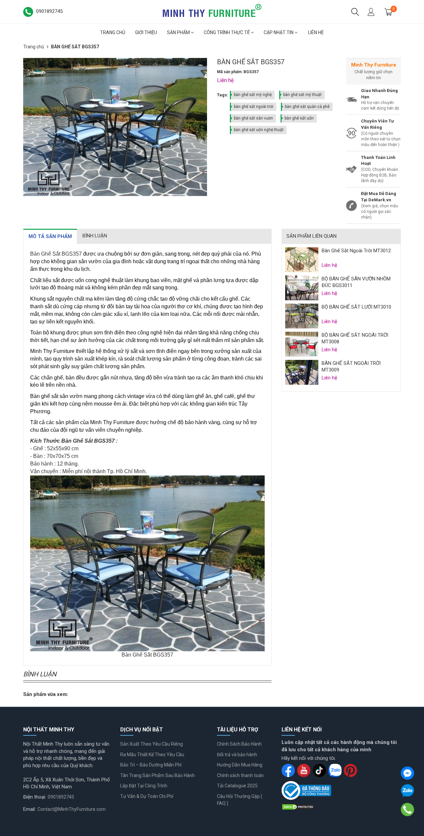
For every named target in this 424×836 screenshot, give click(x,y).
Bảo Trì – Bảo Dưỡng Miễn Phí (151, 764)
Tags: (222, 94)
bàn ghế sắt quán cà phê (307, 106)
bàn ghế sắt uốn (299, 118)
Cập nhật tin (279, 32)
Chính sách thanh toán (240, 775)
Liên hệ (316, 32)
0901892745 (61, 797)
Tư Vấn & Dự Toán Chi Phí (146, 796)
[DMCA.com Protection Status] (298, 807)
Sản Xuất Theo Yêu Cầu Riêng (151, 744)
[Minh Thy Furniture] (212, 11)
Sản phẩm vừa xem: (45, 694)
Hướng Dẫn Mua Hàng (239, 764)
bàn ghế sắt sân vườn (253, 118)
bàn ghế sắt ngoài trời (253, 106)
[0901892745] (407, 809)
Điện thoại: (34, 797)
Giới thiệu (146, 32)
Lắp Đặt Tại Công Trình (143, 785)
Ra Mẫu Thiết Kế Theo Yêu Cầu (152, 754)
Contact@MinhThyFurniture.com (71, 809)
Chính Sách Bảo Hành (239, 744)
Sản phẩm (179, 32)
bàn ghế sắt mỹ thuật (302, 94)
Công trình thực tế (227, 32)
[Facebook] (407, 773)
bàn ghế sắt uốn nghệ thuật (259, 129)
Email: (29, 809)
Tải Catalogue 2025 (237, 785)
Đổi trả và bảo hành (237, 754)
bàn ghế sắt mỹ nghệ (253, 94)
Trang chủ (112, 32)
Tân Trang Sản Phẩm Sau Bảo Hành (157, 775)
